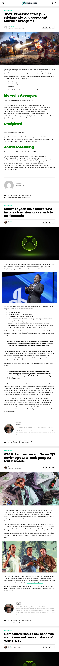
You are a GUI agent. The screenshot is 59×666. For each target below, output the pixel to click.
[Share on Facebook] (43, 222)
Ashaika (12, 26)
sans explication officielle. (35, 583)
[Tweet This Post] (46, 222)
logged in (14, 197)
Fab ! (11, 221)
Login (31, 195)
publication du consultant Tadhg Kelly (28, 306)
